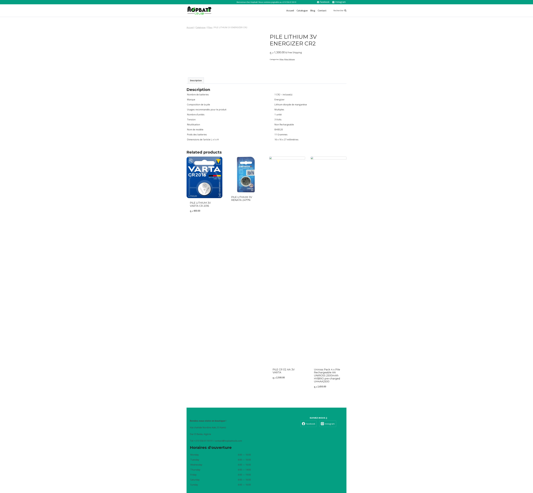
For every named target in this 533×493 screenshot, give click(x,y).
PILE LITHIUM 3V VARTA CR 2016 (200, 204)
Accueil (290, 10)
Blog (312, 10)
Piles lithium (289, 59)
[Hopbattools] (199, 10)
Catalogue (302, 10)
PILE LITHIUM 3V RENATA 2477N (241, 199)
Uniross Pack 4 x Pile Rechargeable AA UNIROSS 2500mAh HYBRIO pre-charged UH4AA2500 (327, 375)
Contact (322, 10)
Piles (281, 59)
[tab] (196, 80)
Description (196, 80)
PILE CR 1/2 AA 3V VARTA (284, 371)
